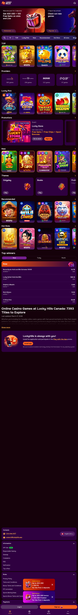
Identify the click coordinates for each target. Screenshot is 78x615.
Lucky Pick (25, 38)
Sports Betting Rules (9, 593)
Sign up (48, 139)
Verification (6, 565)
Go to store (37, 139)
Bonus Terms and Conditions (12, 586)
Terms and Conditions (10, 582)
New (34, 38)
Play (6, 192)
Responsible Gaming (9, 551)
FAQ (4, 561)
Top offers (6, 568)
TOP (16, 38)
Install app (28, 343)
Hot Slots (57, 38)
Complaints (6, 558)
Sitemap (5, 554)
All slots (66, 38)
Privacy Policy (7, 579)
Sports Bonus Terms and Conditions (14, 596)
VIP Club (5, 547)
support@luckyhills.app (14, 537)
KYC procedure (8, 589)
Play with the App (60, 339)
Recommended (45, 38)
